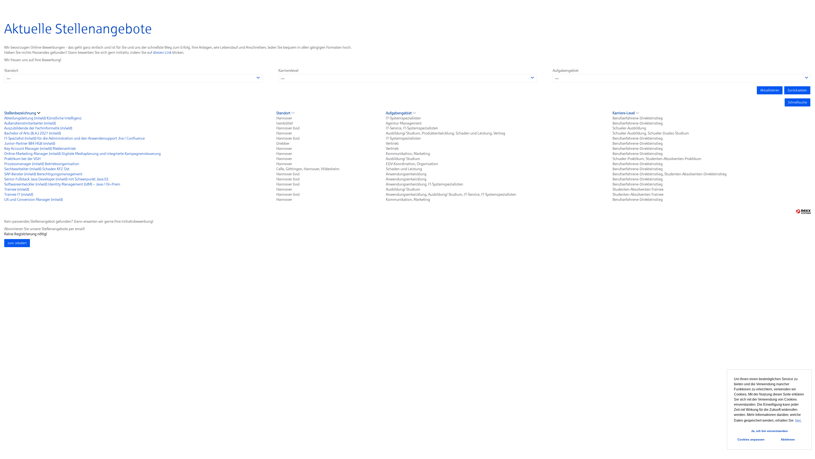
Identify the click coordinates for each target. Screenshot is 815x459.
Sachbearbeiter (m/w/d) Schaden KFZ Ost (36, 169)
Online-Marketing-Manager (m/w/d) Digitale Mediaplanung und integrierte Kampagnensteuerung (82, 154)
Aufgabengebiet (566, 70)
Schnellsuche (797, 102)
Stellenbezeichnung (20, 113)
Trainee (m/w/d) (16, 189)
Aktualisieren (769, 90)
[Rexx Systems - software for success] (803, 211)
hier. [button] (798, 420)
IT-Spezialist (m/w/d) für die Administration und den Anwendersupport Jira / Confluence (74, 138)
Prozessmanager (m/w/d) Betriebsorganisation (41, 164)
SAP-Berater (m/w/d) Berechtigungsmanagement (43, 174)
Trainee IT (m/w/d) (18, 194)
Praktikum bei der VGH (22, 159)
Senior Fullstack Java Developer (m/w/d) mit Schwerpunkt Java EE (56, 179)
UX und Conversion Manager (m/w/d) (33, 199)
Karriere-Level (624, 113)
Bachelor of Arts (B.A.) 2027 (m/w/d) (32, 133)
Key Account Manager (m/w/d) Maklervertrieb (40, 148)
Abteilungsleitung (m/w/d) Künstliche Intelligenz (43, 118)
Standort (11, 70)
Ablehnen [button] (788, 439)
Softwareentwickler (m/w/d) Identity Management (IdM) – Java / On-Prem (62, 184)
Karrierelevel (288, 70)
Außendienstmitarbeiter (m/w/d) (30, 123)
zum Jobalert (17, 243)
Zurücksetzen (797, 90)
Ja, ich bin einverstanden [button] (769, 431)
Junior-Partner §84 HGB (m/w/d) (29, 143)
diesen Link (162, 52)
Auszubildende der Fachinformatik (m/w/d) (38, 128)
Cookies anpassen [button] (751, 439)
